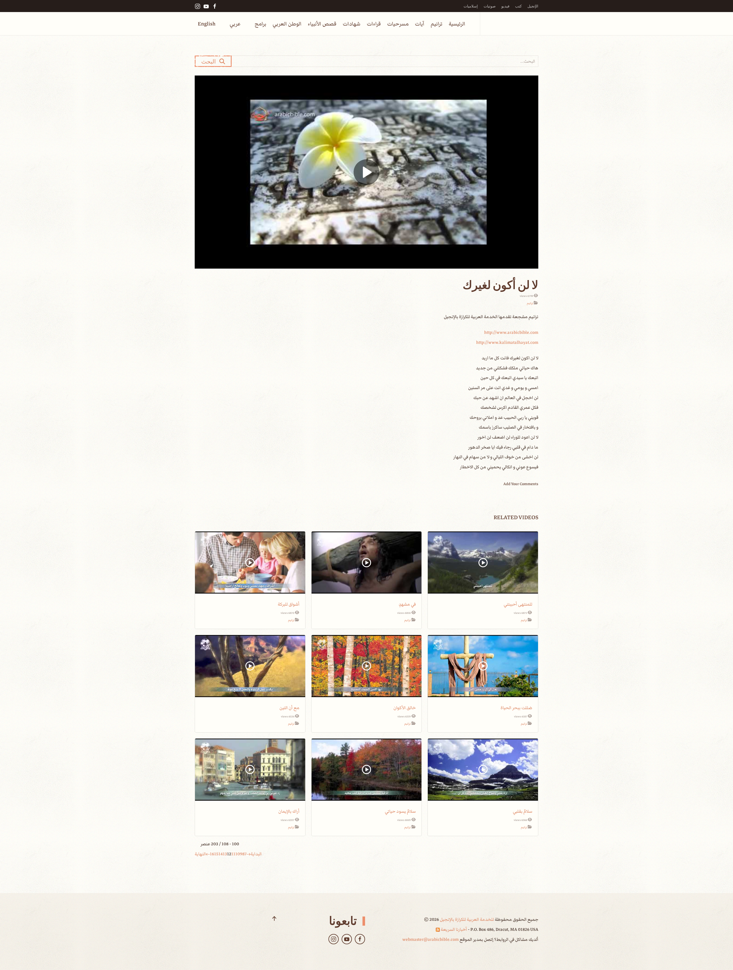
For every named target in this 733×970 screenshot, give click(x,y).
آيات (419, 24)
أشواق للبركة (288, 604)
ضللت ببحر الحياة (516, 707)
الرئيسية (457, 24)
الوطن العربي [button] (287, 24)
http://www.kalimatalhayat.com (507, 342)
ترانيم (436, 24)
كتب (518, 6)
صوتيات (490, 6)
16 (212, 853)
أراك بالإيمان (288, 811)
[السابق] (249, 853)
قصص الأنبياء (322, 24)
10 (237, 853)
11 (233, 853)
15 (216, 853)
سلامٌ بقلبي (522, 811)
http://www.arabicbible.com (511, 332)
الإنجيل (532, 6)
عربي (235, 24)
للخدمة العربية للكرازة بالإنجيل (466, 919)
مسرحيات (398, 24)
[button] (274, 918)
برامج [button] (260, 24)
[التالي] (208, 853)
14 (220, 853)
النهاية (200, 853)
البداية (256, 853)
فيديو (505, 6)
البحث (210, 61)
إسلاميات (471, 6)
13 (225, 853)
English (207, 24)
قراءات (374, 24)
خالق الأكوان (404, 707)
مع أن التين (289, 707)
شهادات (351, 24)
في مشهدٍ (407, 604)
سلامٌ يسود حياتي (400, 811)
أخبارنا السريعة (453, 929)
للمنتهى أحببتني (518, 604)
